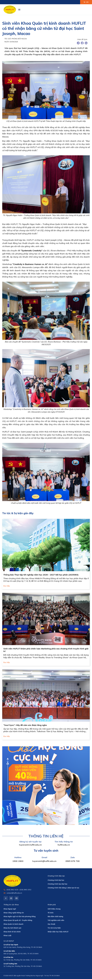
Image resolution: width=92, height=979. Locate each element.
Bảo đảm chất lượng (55, 916)
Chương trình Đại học (56, 880)
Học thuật (51, 924)
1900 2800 (17, 861)
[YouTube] (11, 898)
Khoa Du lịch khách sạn (12, 928)
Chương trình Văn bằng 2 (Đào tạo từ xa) (63, 888)
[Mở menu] (19, 9)
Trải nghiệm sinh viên (56, 920)
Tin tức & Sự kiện (54, 928)
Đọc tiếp (6, 586)
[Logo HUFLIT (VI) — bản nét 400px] (10, 9)
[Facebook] (6, 898)
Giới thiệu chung (54, 909)
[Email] (16, 898)
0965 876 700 (73, 861)
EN (87, 2)
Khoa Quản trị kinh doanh (13, 924)
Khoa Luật (7, 935)
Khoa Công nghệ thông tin (14, 913)
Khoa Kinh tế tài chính (12, 932)
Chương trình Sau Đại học (57, 884)
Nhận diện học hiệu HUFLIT (58, 932)
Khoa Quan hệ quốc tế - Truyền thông (18, 920)
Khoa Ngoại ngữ (10, 909)
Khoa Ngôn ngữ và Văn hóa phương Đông (20, 916)
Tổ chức (51, 913)
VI (84, 2)
